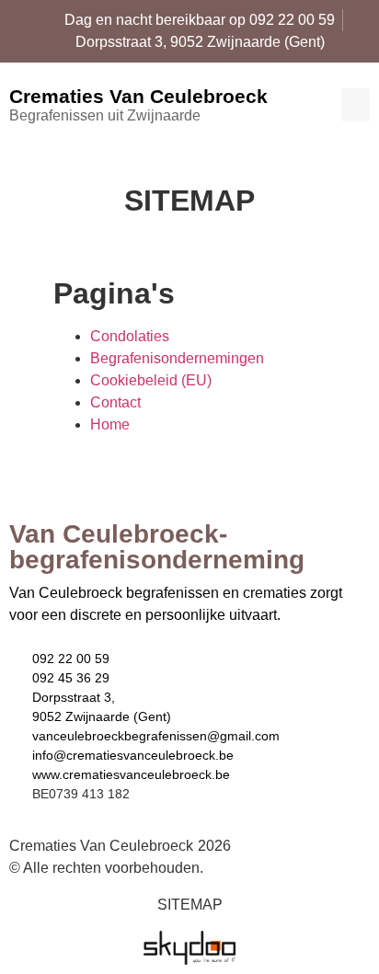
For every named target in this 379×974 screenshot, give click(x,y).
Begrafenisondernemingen (177, 358)
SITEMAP (190, 904)
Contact (115, 402)
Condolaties (129, 336)
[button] (355, 104)
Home (110, 424)
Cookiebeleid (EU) (151, 380)
